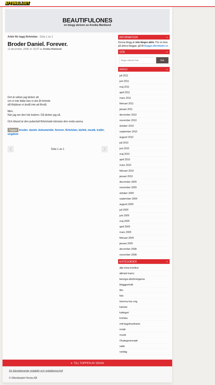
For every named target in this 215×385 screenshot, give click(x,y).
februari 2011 (126, 103)
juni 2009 (124, 215)
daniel (33, 130)
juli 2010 (123, 142)
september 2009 (128, 198)
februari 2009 (126, 237)
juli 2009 (123, 209)
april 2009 (124, 226)
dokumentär (46, 130)
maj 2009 (124, 220)
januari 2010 (126, 176)
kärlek (82, 130)
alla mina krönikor (129, 267)
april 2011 (124, 92)
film (121, 290)
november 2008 (128, 254)
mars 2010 (125, 164)
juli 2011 (123, 75)
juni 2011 (124, 81)
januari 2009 (126, 243)
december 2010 (128, 114)
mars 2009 (125, 232)
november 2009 (128, 187)
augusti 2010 (126, 137)
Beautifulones (87, 20)
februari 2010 (126, 170)
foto (121, 295)
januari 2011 (126, 109)
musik (91, 130)
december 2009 (128, 181)
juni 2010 (124, 148)
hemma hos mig (128, 301)
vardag (123, 351)
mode (122, 329)
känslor (123, 306)
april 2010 (124, 159)
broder (23, 130)
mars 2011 (125, 97)
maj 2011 (124, 86)
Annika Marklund (52, 49)
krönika (123, 318)
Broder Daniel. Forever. (38, 44)
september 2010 (128, 131)
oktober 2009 (126, 193)
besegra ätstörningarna (132, 279)
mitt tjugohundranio (129, 323)
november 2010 (128, 120)
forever (59, 130)
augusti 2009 (126, 204)
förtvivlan (71, 130)
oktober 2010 (126, 125)
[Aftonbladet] (17, 3)
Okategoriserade (128, 340)
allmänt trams (126, 273)
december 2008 (128, 248)
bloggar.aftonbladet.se (156, 45)
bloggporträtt (126, 284)
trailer (100, 130)
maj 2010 (124, 153)
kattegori (124, 312)
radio (122, 346)
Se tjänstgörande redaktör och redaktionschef (36, 370)
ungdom (13, 134)
